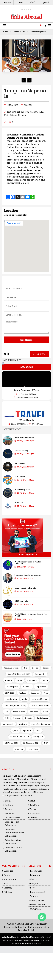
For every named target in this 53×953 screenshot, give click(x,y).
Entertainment (37, 892)
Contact (33, 817)
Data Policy (34, 805)
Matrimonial (10, 879)
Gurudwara (35, 909)
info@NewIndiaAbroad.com (18, 795)
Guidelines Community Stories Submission (14, 832)
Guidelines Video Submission (13, 842)
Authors (9, 805)
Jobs (6, 883)
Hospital (34, 883)
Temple (34, 896)
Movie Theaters (37, 904)
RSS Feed (8, 892)
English (7, 2)
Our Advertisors (12, 817)
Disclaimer (34, 813)
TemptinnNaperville (38, 32)
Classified (8, 871)
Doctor (33, 887)
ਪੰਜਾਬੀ (32, 2)
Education (35, 875)
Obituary (8, 887)
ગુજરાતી (46, 2)
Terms (32, 809)
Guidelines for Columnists (12, 823)
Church (33, 879)
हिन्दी (21, 2)
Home (5, 32)
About (32, 800)
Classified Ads (19, 32)
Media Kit (10, 813)
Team (8, 800)
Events (7, 875)
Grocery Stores (37, 900)
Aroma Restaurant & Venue (26, 390)
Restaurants (36, 871)
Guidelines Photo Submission (13, 849)
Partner (9, 809)
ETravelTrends (26, 420)
